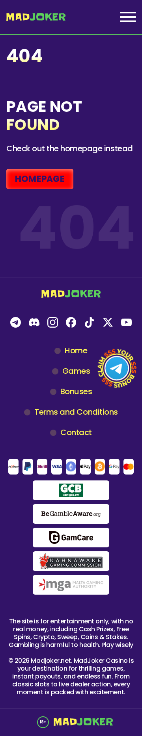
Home (76, 350)
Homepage (40, 179)
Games (76, 371)
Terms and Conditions (76, 412)
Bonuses (76, 391)
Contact (76, 432)
